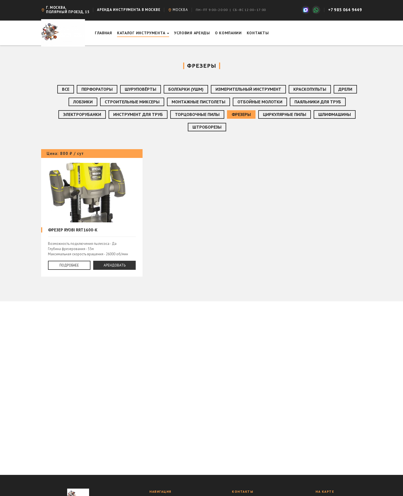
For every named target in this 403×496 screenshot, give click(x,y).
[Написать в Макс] (306, 10)
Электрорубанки (82, 114)
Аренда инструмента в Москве (128, 10)
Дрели (345, 89)
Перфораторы (97, 89)
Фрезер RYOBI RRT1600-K (92, 213)
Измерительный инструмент (248, 89)
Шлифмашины (334, 114)
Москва (180, 10)
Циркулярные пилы (284, 114)
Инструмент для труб (138, 114)
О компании (228, 32)
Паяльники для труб (317, 101)
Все (65, 89)
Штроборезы (207, 127)
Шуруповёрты (140, 89)
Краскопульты (309, 89)
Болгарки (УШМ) (185, 89)
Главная (103, 32)
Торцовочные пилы (197, 114)
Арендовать (115, 265)
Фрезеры (241, 114)
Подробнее (69, 265)
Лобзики (83, 101)
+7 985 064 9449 (345, 10)
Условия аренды (192, 32)
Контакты (258, 32)
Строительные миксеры (132, 101)
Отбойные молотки (259, 101)
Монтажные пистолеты (198, 101)
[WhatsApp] (316, 10)
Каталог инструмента (141, 32)
